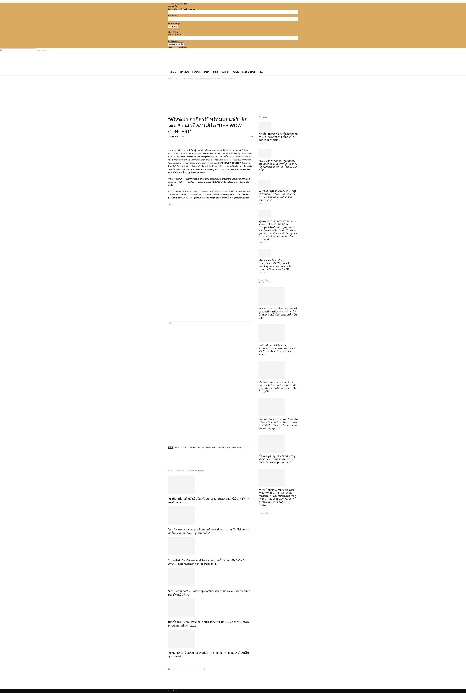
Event (215, 72)
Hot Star (196, 72)
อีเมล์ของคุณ (173, 41)
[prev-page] (169, 662)
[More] (193, 141)
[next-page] (170, 662)
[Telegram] (187, 141)
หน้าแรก (173, 72)
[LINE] (181, 141)
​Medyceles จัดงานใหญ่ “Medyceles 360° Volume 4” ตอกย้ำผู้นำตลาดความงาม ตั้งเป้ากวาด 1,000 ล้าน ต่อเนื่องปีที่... (276, 265)
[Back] (203, 4)
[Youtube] (199, 4)
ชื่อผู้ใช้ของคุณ (173, 15)
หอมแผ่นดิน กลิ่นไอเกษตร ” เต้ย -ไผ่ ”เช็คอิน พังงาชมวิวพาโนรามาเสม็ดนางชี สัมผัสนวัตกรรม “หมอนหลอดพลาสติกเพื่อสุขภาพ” (278, 424)
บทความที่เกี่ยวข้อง (176, 470)
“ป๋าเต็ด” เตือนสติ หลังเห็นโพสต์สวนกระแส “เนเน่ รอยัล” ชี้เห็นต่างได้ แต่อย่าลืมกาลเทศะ (278, 136)
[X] (198, 4)
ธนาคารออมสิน (237, 448)
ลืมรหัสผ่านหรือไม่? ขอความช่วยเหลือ (182, 29)
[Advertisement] (233, 98)
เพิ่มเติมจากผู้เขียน (196, 470)
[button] (295, 70)
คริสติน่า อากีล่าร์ (211, 448)
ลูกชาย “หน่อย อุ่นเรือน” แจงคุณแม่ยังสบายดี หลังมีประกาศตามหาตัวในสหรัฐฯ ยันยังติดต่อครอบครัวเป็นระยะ (277, 313)
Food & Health (249, 72)
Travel (236, 72)
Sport (206, 72)
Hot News (184, 72)
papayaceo (175, 136)
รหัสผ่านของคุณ (174, 23)
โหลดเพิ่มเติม (263, 513)
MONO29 (201, 448)
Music (178, 79)
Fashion (225, 72)
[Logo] (168, 68)
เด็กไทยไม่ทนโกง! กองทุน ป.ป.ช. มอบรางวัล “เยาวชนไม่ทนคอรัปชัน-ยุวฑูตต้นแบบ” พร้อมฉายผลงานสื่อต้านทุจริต (277, 387)
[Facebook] (194, 4)
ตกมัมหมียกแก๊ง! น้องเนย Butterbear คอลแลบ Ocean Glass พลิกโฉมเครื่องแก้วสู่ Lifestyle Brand (276, 350)
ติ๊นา (228, 448)
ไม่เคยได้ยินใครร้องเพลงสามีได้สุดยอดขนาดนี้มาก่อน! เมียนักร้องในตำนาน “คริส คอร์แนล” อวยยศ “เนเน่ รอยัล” (277, 196)
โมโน (246, 448)
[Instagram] (196, 4)
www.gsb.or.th (223, 191)
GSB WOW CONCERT (188, 448)
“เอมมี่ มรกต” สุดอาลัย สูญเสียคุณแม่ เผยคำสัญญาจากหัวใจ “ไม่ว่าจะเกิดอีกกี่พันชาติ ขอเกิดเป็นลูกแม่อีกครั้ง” (277, 166)
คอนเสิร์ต (222, 448)
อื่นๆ (261, 72)
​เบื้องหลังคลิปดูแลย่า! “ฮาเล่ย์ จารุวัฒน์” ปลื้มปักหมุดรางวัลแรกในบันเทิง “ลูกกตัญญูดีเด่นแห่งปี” (276, 459)
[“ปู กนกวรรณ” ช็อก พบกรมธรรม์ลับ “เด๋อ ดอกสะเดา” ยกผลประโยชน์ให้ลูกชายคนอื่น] (210, 639)
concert (177, 448)
